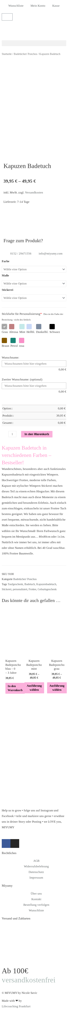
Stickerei (7, 290)
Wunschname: (10, 357)
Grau (5, 332)
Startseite (7, 53)
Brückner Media (32, 1000)
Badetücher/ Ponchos (25, 53)
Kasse (56, 5)
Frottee (32, 589)
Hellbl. (31, 332)
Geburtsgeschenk (47, 589)
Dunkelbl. (42, 332)
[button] (34, 43)
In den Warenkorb (37, 434)
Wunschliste (16, 5)
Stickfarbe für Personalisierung (22, 314)
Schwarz (55, 332)
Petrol (14, 345)
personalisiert (20, 589)
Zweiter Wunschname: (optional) (22, 379)
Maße (5, 275)
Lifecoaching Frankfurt (16, 1006)
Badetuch (29, 584)
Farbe (5, 261)
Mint (22, 332)
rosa (21, 345)
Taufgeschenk (15, 584)
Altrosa (13, 332)
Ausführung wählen (34, 687)
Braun (5, 345)
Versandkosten (34, 192)
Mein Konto (38, 5)
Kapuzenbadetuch (46, 584)
